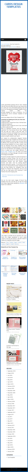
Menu (2, 39)
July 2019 (10, 375)
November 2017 (11, 408)
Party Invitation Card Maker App (14, 314)
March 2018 (10, 399)
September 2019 (11, 371)
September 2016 (11, 436)
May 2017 (10, 421)
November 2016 (11, 432)
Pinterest (19, 242)
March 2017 (10, 423)
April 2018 (10, 397)
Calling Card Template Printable (5, 274)
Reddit (24, 242)
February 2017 (11, 425)
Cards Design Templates (13, 5)
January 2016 (11, 451)
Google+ (15, 242)
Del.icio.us (16, 244)
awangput (15, 468)
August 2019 (11, 373)
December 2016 (11, 429)
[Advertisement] (14, 24)
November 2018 (11, 392)
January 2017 (11, 427)
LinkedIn (12, 244)
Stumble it (3, 244)
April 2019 (10, 382)
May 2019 (10, 379)
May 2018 (10, 395)
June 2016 (10, 440)
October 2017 (11, 410)
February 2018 (11, 401)
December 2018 (11, 390)
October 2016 (11, 434)
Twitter (7, 242)
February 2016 (11, 449)
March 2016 (10, 447)
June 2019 (10, 377)
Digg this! (8, 244)
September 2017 (11, 412)
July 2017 (10, 416)
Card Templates (6, 44)
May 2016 (10, 442)
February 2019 (11, 386)
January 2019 (11, 388)
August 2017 (11, 414)
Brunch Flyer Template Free (8, 151)
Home (2, 44)
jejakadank (22, 183)
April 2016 (10, 445)
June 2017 (10, 418)
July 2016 (10, 438)
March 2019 (10, 384)
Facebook (11, 242)
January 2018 (11, 403)
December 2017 (11, 405)
